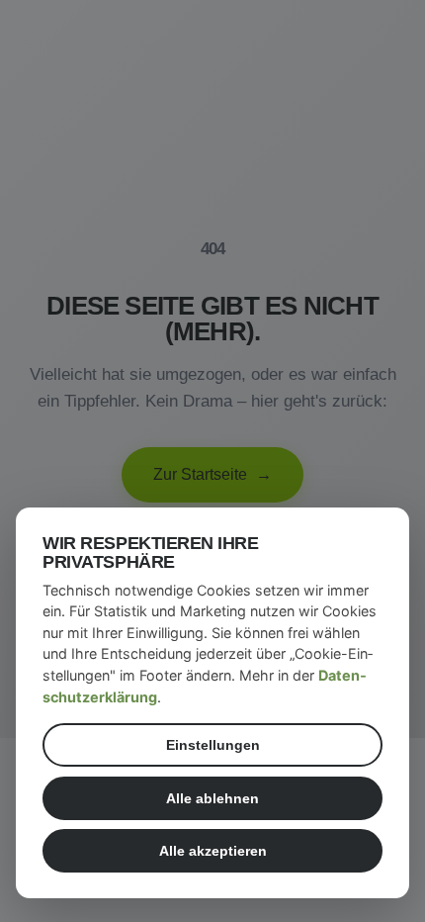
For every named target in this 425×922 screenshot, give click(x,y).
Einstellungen (213, 745)
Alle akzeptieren (213, 851)
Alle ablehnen (212, 798)
